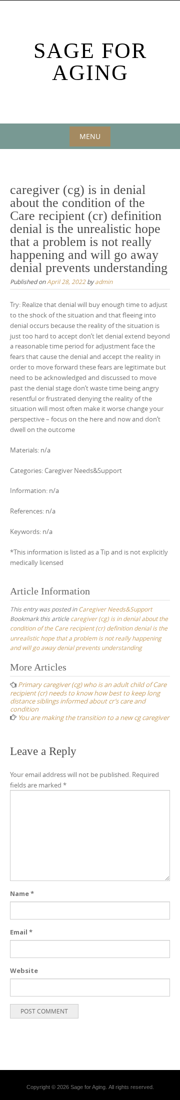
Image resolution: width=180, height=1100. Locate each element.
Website (24, 970)
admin (103, 282)
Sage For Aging (90, 61)
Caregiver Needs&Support (115, 609)
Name (22, 893)
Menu (90, 136)
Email (21, 932)
